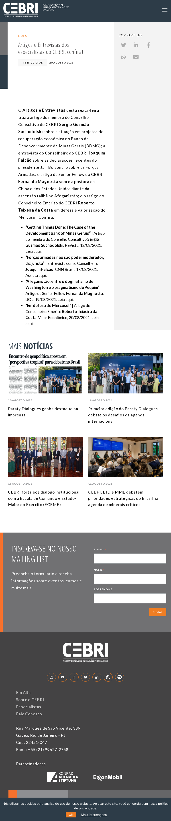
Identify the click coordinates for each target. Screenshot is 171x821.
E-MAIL (100, 549)
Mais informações (94, 815)
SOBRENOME (103, 589)
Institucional (32, 62)
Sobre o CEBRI (30, 699)
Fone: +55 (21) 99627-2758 (42, 749)
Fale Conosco (29, 713)
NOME (99, 570)
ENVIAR (157, 612)
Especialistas (28, 706)
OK (71, 815)
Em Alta (23, 692)
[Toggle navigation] (165, 10)
